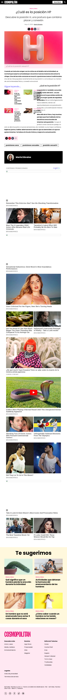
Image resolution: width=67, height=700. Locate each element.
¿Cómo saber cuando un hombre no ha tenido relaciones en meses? (47, 616)
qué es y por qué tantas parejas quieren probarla (17, 116)
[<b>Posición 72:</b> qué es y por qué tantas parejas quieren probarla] (8, 110)
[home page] (10, 2)
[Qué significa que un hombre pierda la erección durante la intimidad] (18, 567)
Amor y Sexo (33, 8)
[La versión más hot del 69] (28, 110)
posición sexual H (50, 145)
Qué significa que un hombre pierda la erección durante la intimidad (18, 582)
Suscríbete (57, 2)
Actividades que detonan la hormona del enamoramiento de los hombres (48, 583)
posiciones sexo (12, 145)
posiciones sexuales (31, 145)
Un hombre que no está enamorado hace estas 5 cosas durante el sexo (18, 616)
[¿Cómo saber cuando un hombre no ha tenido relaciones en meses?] (48, 601)
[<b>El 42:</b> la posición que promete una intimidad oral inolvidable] (8, 92)
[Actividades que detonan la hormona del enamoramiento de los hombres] (48, 567)
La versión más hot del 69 (37, 112)
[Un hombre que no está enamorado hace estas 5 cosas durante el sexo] (18, 601)
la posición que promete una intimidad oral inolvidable (18, 99)
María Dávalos (38, 24)
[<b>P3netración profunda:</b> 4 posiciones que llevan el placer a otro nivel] (28, 92)
